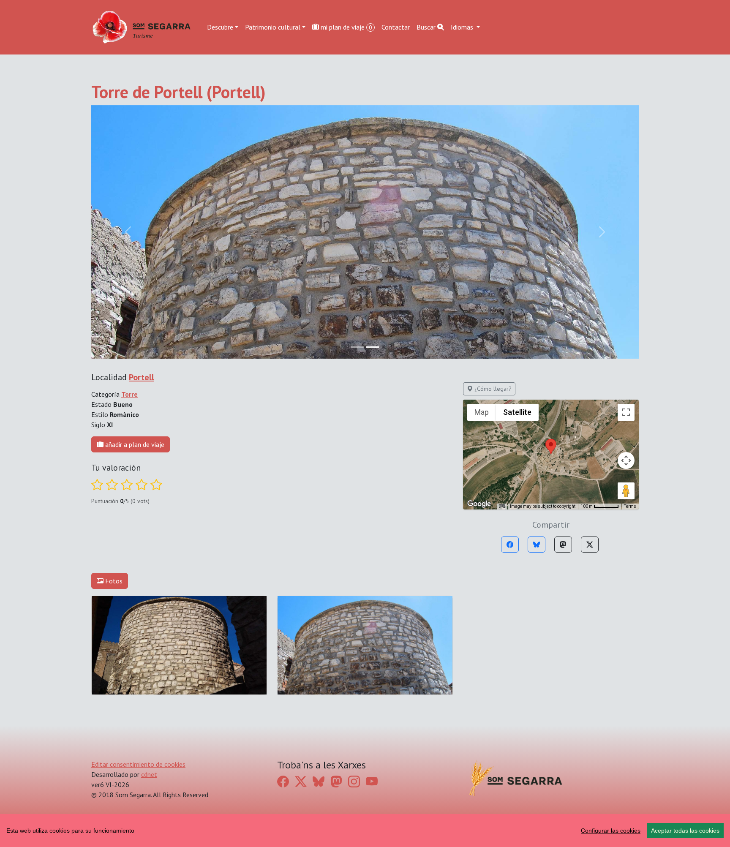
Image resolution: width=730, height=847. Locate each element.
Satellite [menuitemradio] (517, 412)
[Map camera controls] (626, 460)
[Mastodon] (563, 545)
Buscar (427, 27)
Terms (630, 506)
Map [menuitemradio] (481, 412)
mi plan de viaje (345, 27)
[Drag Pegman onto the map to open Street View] (626, 490)
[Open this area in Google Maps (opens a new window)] (479, 503)
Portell (141, 377)
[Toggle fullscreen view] (626, 412)
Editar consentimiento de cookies (138, 764)
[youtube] (372, 781)
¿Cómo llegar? (492, 388)
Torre (129, 394)
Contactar (395, 27)
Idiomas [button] (463, 27)
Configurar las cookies (610, 830)
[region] (365, 830)
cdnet (149, 774)
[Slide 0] (357, 347)
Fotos (113, 581)
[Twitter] (590, 545)
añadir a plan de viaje (134, 444)
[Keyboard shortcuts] (502, 506)
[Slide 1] (372, 347)
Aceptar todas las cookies (685, 830)
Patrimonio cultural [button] (272, 27)
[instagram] (354, 781)
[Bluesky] (536, 545)
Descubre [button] (220, 27)
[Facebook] (510, 545)
